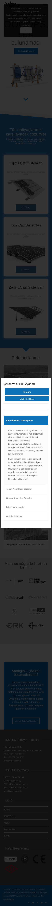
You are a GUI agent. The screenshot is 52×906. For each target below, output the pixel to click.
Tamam (27, 392)
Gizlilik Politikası (27, 398)
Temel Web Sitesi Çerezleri (19, 488)
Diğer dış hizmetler (15, 507)
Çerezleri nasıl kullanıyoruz (19, 420)
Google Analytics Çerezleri (19, 498)
